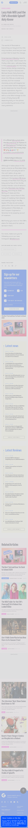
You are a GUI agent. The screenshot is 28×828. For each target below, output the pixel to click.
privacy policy (20, 822)
